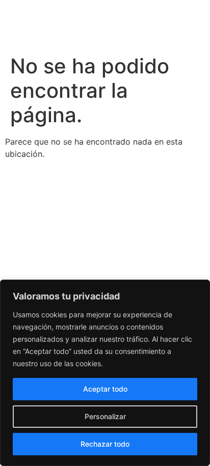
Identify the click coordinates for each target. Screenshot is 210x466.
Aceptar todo (105, 389)
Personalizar (105, 416)
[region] (105, 373)
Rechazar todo (105, 444)
